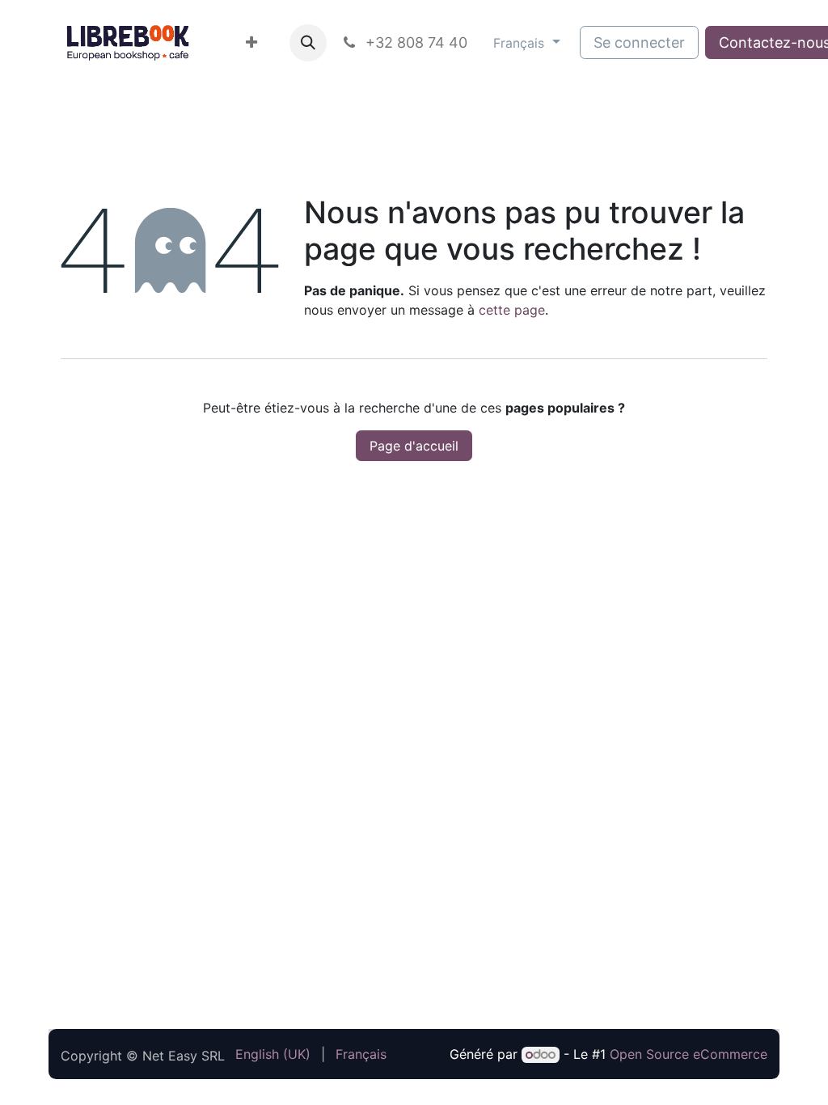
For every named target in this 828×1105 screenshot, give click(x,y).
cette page (512, 310)
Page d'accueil (414, 446)
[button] (308, 42)
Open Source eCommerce (688, 1054)
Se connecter (639, 42)
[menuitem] (251, 42)
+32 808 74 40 (414, 42)
